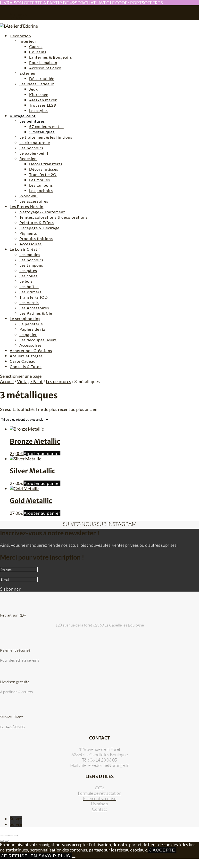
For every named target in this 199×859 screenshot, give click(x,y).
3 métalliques (42, 131)
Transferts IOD (33, 297)
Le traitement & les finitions (45, 137)
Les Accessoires (34, 307)
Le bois (26, 281)
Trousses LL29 (42, 105)
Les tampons (41, 185)
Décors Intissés (43, 169)
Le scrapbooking (25, 318)
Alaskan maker (43, 99)
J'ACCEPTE (162, 850)
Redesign (28, 158)
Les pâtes (28, 270)
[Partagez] (11, 835)
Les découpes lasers (38, 339)
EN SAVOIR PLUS (50, 855)
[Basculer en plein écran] (6, 835)
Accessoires (30, 243)
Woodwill (28, 195)
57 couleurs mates (46, 126)
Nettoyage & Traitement (42, 211)
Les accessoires (33, 201)
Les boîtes (29, 286)
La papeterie (31, 323)
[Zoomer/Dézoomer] (2, 835)
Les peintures (32, 121)
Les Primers (30, 291)
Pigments (28, 233)
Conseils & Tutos (25, 366)
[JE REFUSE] (73, 857)
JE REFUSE (14, 855)
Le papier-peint (34, 153)
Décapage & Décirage (39, 227)
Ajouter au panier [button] (42, 453)
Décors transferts (45, 163)
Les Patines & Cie (35, 313)
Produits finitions (36, 238)
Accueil (7, 381)
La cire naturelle (34, 142)
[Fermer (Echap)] (16, 835)
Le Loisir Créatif (25, 249)
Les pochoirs (31, 147)
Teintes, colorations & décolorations (53, 217)
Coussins (37, 51)
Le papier (28, 334)
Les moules (39, 179)
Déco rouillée (41, 78)
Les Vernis (29, 302)
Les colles (28, 275)
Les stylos (38, 110)
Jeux (33, 89)
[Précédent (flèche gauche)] (2, 841)
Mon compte (18, 14)
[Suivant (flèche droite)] (6, 841)
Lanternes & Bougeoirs (50, 57)
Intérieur (27, 41)
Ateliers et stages (26, 355)
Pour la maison (43, 62)
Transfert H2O (43, 174)
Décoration (20, 35)
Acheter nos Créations (31, 350)
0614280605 (9, 7)
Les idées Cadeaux (36, 83)
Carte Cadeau (23, 361)
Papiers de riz (32, 329)
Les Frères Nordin (26, 206)
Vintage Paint (23, 115)
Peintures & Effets (36, 222)
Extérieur (28, 73)
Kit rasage (38, 94)
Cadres (35, 46)
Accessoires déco (45, 67)
